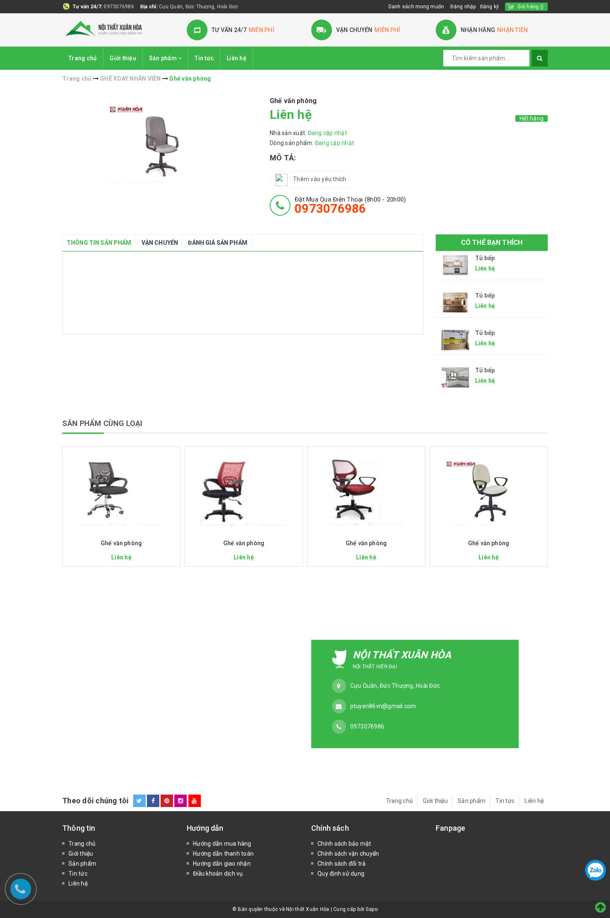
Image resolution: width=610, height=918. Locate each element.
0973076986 (119, 7)
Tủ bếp (485, 258)
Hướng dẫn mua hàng (222, 843)
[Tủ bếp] (455, 265)
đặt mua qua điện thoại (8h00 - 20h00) (350, 205)
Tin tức (204, 58)
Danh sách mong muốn (416, 7)
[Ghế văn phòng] (121, 488)
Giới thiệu (123, 58)
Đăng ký (489, 7)
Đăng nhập (463, 7)
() (530, 7)
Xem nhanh (121, 531)
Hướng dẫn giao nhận (222, 863)
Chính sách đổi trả (341, 863)
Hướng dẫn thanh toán (223, 853)
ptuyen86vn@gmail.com (383, 706)
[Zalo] (595, 870)
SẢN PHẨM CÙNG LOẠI (102, 423)
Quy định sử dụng (340, 873)
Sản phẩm (163, 58)
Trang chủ (82, 58)
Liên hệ (236, 58)
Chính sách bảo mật (344, 843)
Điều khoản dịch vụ (218, 873)
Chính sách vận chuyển (348, 853)
